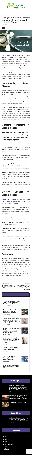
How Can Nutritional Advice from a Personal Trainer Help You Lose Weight (11, 340)
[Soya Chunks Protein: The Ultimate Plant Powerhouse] (5, 404)
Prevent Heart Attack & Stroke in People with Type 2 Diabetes (8, 287)
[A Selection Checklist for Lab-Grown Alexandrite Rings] (24, 367)
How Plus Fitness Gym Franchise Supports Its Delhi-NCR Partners (10, 311)
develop (13, 267)
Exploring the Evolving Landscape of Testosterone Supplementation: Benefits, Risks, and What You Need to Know (18, 388)
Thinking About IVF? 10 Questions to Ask (11, 348)
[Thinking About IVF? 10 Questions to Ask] (24, 350)
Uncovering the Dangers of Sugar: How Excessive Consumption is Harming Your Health (23, 287)
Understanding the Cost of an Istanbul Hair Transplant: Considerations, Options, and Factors (18, 420)
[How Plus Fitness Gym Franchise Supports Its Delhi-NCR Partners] (24, 312)
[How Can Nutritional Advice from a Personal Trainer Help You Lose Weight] (24, 340)
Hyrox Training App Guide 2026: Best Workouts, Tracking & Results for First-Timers (12, 330)
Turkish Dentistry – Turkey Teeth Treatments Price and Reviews (11, 358)
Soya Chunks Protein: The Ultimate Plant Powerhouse (18, 403)
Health (3, 27)
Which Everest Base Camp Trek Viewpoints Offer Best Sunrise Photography (11, 302)
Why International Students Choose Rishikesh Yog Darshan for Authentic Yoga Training (19, 397)
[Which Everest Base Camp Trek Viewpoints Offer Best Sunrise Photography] (24, 303)
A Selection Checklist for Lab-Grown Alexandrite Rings (11, 367)
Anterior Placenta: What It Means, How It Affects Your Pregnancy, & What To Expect (12, 321)
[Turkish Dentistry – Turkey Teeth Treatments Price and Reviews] (24, 359)
